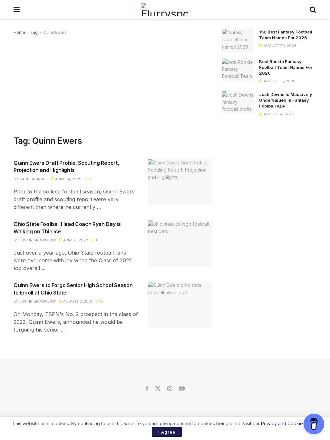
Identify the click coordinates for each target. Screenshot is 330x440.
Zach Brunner (33, 179)
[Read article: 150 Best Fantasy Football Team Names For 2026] (238, 40)
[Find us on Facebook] (147, 389)
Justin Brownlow (37, 240)
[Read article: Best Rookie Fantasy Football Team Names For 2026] (238, 70)
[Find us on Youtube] (182, 389)
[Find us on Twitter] (158, 389)
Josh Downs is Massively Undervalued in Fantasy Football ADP (285, 100)
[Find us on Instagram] (169, 389)
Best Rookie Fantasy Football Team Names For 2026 (285, 67)
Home (19, 32)
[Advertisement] (113, 84)
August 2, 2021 (77, 301)
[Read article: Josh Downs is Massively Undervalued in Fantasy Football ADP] (238, 103)
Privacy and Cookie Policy (289, 423)
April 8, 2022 (75, 240)
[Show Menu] (17, 9)
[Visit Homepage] (164, 9)
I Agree (166, 432)
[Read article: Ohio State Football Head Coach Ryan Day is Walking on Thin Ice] (180, 243)
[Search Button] (312, 9)
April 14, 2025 (67, 179)
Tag (34, 32)
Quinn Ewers (55, 32)
